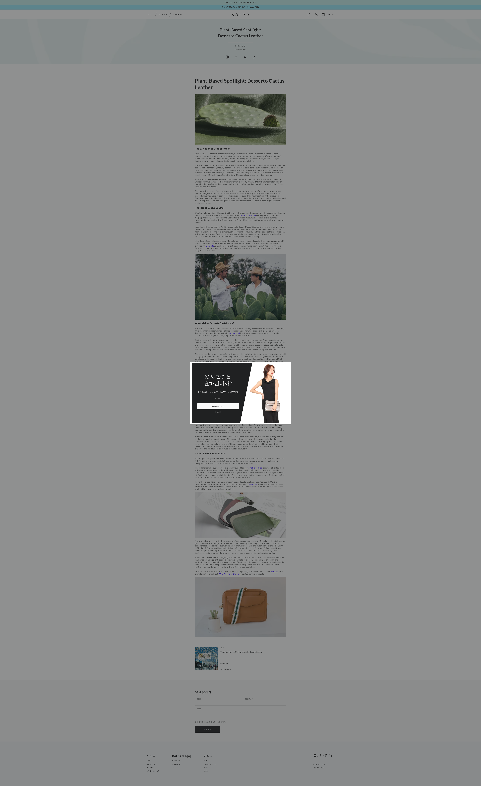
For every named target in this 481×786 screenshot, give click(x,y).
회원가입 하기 (218, 406)
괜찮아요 (218, 412)
